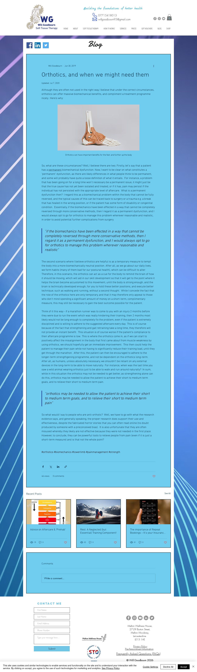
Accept (183, 666)
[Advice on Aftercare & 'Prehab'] (48, 512)
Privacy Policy (140, 646)
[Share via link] (65, 466)
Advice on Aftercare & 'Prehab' (48, 529)
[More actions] (153, 66)
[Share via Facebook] (43, 466)
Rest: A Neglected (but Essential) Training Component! (98, 531)
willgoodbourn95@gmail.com (114, 19)
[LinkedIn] (146, 618)
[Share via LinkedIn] (58, 466)
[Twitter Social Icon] (46, 45)
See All (168, 493)
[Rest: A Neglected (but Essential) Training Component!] (98, 512)
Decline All (168, 666)
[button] (169, 17)
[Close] (193, 667)
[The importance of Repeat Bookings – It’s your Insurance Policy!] (148, 512)
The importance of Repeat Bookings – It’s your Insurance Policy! (147, 531)
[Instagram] (159, 18)
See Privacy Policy (111, 668)
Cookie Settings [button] (150, 666)
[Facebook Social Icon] (29, 45)
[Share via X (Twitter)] (50, 466)
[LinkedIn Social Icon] (38, 45)
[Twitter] (152, 618)
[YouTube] (163, 18)
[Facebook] (155, 18)
